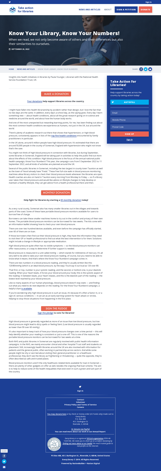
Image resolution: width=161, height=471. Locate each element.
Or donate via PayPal (80, 429)
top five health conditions (64, 135)
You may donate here (56, 414)
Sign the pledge (45, 312)
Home (11, 69)
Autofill (129, 102)
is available (26, 288)
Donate (145, 9)
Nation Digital (93, 463)
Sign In (149, 2)
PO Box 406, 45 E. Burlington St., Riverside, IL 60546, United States (80, 455)
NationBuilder (78, 463)
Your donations (34, 101)
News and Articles (89, 9)
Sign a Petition (126, 9)
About (108, 9)
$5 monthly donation (71, 200)
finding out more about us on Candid (77, 443)
